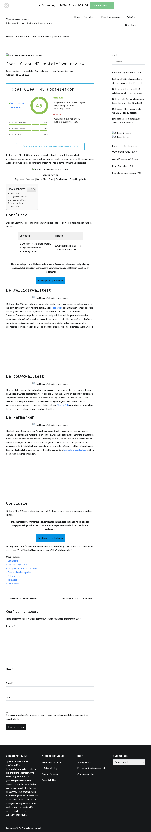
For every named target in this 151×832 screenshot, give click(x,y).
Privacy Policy (50, 768)
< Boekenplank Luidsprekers (19, 572)
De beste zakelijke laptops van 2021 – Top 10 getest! (126, 121)
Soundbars (89, 17)
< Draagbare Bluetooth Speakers (21, 568)
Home (77, 17)
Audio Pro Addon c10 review (125, 159)
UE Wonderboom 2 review (124, 151)
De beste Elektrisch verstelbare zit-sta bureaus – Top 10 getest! (127, 81)
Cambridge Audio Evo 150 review (76, 598)
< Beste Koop (12, 583)
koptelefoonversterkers (74, 450)
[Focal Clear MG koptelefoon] (17, 105)
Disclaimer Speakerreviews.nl (91, 768)
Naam (9, 669)
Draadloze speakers (110, 17)
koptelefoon (56, 308)
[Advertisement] (50, 352)
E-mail (9, 683)
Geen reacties (12, 71)
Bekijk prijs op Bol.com (50, 280)
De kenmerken (16, 203)
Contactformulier (50, 774)
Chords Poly (63, 405)
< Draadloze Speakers (16, 564)
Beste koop (130, 25)
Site (8, 697)
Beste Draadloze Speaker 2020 (126, 173)
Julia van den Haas (65, 71)
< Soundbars (12, 561)
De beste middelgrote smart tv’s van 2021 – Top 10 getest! (127, 111)
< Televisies (11, 580)
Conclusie (14, 193)
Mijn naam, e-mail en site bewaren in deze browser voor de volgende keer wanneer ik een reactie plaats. (47, 717)
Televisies (131, 17)
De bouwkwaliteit (18, 200)
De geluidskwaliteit (18, 196)
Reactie (10, 626)
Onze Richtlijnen (49, 780)
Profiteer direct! (101, 5)
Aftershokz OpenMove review (23, 598)
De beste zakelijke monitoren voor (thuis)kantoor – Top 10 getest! (128, 101)
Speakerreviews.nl (18, 19)
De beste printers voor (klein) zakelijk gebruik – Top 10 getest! (127, 91)
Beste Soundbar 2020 (122, 166)
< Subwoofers (13, 576)
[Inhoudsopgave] (30, 188)
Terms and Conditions (52, 762)
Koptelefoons (41, 71)
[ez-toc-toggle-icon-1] (31, 189)
